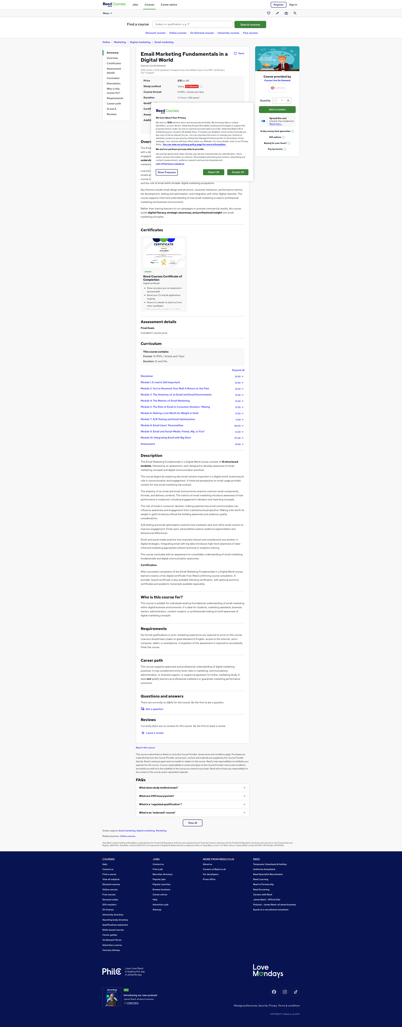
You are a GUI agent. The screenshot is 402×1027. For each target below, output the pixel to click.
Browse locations (161, 889)
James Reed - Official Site (266, 899)
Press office (209, 879)
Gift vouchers (109, 904)
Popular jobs (159, 879)
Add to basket (277, 109)
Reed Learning (260, 879)
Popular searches (162, 884)
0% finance (108, 909)
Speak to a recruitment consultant (270, 909)
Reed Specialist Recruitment (268, 874)
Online (106, 42)
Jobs (135, 4)
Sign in (293, 4)
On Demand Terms (111, 939)
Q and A (111, 109)
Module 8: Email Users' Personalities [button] (191, 425)
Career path (114, 103)
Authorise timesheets (264, 869)
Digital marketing (140, 42)
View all (192, 822)
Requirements (115, 98)
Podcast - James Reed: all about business (274, 904)
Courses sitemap (111, 950)
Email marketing (164, 42)
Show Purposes (167, 172)
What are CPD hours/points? (156, 796)
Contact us (108, 869)
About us (207, 864)
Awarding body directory (115, 919)
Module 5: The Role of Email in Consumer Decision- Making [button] (191, 407)
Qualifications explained (115, 924)
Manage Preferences (245, 1005)
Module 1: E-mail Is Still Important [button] (191, 382)
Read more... (275, 123)
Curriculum (113, 78)
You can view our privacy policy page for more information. (194, 144)
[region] (202, 142)
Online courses (178, 33)
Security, (263, 1005)
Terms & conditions (289, 1005)
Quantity (265, 100)
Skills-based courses (113, 929)
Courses (149, 4)
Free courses (250, 33)
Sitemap (157, 909)
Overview (112, 58)
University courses (228, 33)
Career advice (169, 4)
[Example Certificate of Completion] (164, 252)
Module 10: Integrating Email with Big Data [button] (191, 437)
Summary (113, 52)
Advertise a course (112, 945)
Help (104, 864)
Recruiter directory (163, 874)
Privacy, (273, 1005)
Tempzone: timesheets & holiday (270, 864)
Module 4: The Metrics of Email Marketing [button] (191, 401)
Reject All (213, 172)
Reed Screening (261, 889)
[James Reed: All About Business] (111, 996)
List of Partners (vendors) (170, 163)
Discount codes (110, 899)
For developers (211, 874)
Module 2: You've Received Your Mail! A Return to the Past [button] (191, 388)
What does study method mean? (158, 787)
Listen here (133, 1002)
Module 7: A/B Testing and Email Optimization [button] (191, 419)
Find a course (138, 24)
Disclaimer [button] (191, 376)
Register (279, 4)
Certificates (114, 63)
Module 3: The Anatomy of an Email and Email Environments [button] (191, 394)
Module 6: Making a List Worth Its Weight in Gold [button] (191, 413)
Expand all (238, 370)
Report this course (145, 747)
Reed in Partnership (263, 884)
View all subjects (111, 879)
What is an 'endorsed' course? (157, 812)
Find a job (158, 869)
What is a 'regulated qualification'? (160, 804)
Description (113, 83)
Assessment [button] (191, 444)
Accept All (238, 172)
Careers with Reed (262, 894)
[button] (201, 86)
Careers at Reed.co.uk (214, 869)
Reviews (112, 114)
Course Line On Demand (277, 80)
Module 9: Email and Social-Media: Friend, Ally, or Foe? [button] (191, 431)
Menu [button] (106, 13)
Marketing (120, 42)
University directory (112, 914)
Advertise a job (160, 904)
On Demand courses (202, 33)
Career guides (109, 934)
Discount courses (155, 33)
